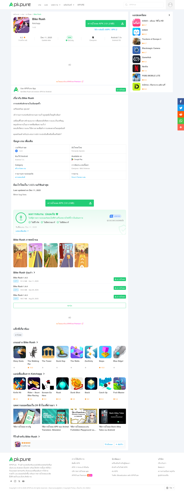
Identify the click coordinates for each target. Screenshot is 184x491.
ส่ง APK (115, 471)
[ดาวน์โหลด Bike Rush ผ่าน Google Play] (77, 159)
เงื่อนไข (79, 488)
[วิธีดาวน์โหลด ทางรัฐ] (26, 416)
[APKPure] (20, 5)
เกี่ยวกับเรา (162, 463)
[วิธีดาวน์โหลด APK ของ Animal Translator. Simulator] (55, 416)
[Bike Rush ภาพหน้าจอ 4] (81, 255)
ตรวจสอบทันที (20, 177)
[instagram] (15, 481)
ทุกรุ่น (69, 305)
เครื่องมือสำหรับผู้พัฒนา (121, 463)
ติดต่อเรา (161, 467)
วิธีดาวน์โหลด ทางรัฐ (22, 426)
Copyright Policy (69, 488)
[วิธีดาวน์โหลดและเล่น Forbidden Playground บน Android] (83, 416)
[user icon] (170, 4)
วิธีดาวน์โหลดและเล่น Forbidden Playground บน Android (82, 428)
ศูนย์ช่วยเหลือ (163, 475)
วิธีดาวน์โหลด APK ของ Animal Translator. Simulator (55, 428)
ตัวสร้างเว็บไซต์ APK (120, 467)
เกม (22, 14)
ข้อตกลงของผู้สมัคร (55, 488)
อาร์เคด (29, 14)
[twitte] (19, 481)
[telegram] (11, 481)
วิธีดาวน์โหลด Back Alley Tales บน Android (110, 428)
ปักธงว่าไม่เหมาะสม (79, 177)
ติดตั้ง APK (76, 463)
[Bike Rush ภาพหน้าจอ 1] (35, 255)
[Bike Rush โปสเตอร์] (20, 255)
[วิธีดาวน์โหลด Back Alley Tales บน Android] (112, 416)
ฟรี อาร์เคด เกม (20, 168)
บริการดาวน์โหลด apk (80, 471)
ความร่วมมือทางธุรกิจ (166, 471)
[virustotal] (57, 214)
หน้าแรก (16, 14)
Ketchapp (36, 23)
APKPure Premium (79, 475)
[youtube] (23, 481)
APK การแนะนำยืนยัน (80, 467)
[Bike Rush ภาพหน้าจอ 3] (66, 255)
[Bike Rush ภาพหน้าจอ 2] (51, 255)
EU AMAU (87, 488)
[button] (69, 39)
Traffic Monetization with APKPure (125, 475)
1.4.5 (20, 151)
